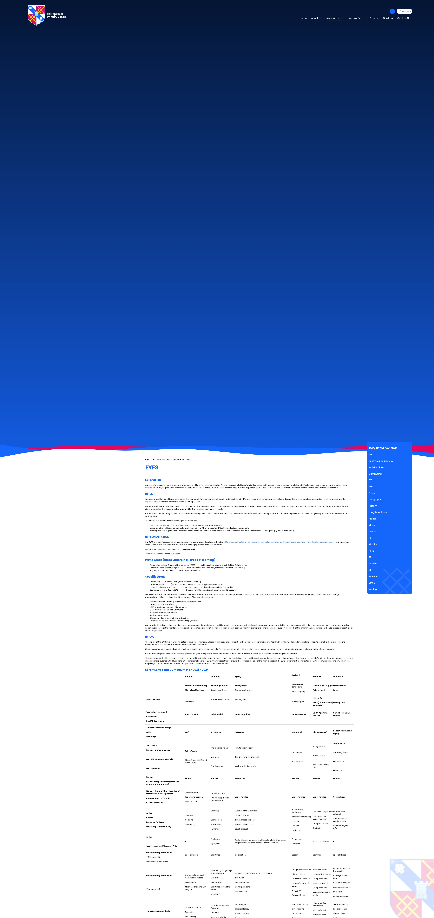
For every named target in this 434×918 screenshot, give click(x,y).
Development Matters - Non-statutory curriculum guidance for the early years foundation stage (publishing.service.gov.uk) (280, 542)
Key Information (161, 460)
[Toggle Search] (392, 11)
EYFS (189, 460)
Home (148, 460)
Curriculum (179, 460)
